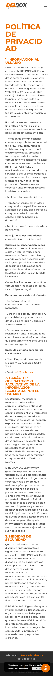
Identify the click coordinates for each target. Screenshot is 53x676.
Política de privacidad (32, 655)
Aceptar (39, 668)
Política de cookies (25, 658)
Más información (21, 668)
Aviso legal (11, 655)
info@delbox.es (23, 372)
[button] (45, 668)
